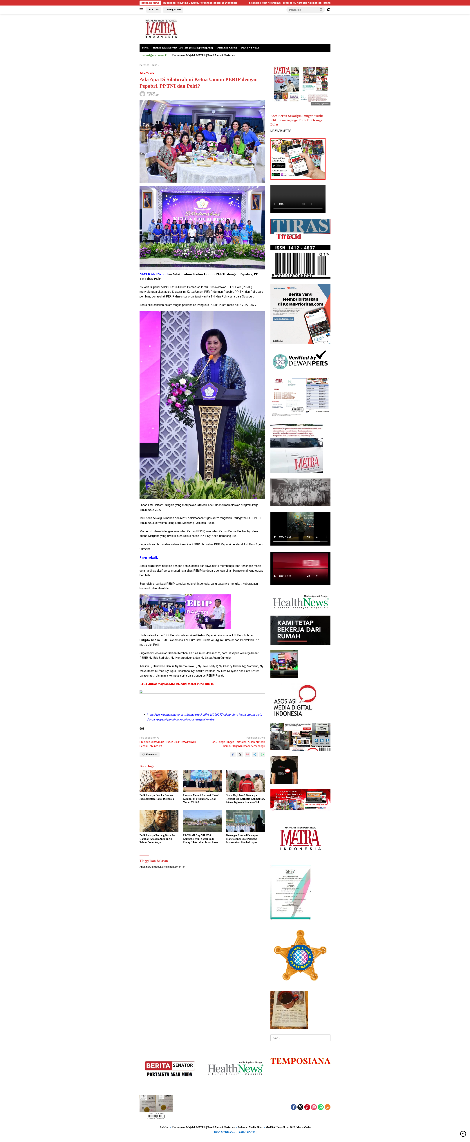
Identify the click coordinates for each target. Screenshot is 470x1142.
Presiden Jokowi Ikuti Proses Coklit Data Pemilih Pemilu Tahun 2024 (168, 741)
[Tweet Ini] (240, 754)
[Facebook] (294, 1107)
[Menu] (142, 10)
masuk (157, 866)
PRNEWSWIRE (250, 47)
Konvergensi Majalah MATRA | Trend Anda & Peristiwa (203, 55)
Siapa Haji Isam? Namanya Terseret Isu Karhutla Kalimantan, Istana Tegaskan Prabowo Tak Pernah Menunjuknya (242, 2)
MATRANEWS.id (154, 274)
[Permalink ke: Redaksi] (142, 93)
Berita (145, 47)
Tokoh (150, 73)
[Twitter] (300, 1107)
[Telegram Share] (255, 754)
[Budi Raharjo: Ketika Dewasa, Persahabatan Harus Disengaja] (159, 781)
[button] (321, 9)
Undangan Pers (173, 9)
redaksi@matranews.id (154, 55)
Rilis (142, 73)
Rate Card (154, 9)
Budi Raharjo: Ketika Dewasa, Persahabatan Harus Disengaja (157, 797)
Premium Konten (227, 47)
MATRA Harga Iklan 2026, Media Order (288, 1127)
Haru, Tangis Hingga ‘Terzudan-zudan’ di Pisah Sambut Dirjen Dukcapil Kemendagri (238, 741)
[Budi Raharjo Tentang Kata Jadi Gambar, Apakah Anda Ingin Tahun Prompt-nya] (159, 821)
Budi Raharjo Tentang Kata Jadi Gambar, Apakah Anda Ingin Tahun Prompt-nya (158, 838)
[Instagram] (314, 1107)
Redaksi (151, 93)
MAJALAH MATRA (280, 130)
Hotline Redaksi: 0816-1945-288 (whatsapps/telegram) (183, 47)
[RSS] (327, 1107)
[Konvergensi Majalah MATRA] (161, 28)
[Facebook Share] (233, 754)
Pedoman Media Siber (250, 1127)
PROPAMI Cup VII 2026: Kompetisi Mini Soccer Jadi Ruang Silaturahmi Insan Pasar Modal (200, 839)
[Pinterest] (307, 1107)
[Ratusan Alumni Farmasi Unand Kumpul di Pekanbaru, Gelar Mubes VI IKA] (202, 781)
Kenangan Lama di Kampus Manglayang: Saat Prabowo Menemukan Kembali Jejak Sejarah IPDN (242, 839)
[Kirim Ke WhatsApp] (262, 754)
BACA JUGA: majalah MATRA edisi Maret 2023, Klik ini (177, 684)
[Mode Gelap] (328, 10)
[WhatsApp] (321, 1107)
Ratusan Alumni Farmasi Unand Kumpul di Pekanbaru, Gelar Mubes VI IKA (201, 798)
